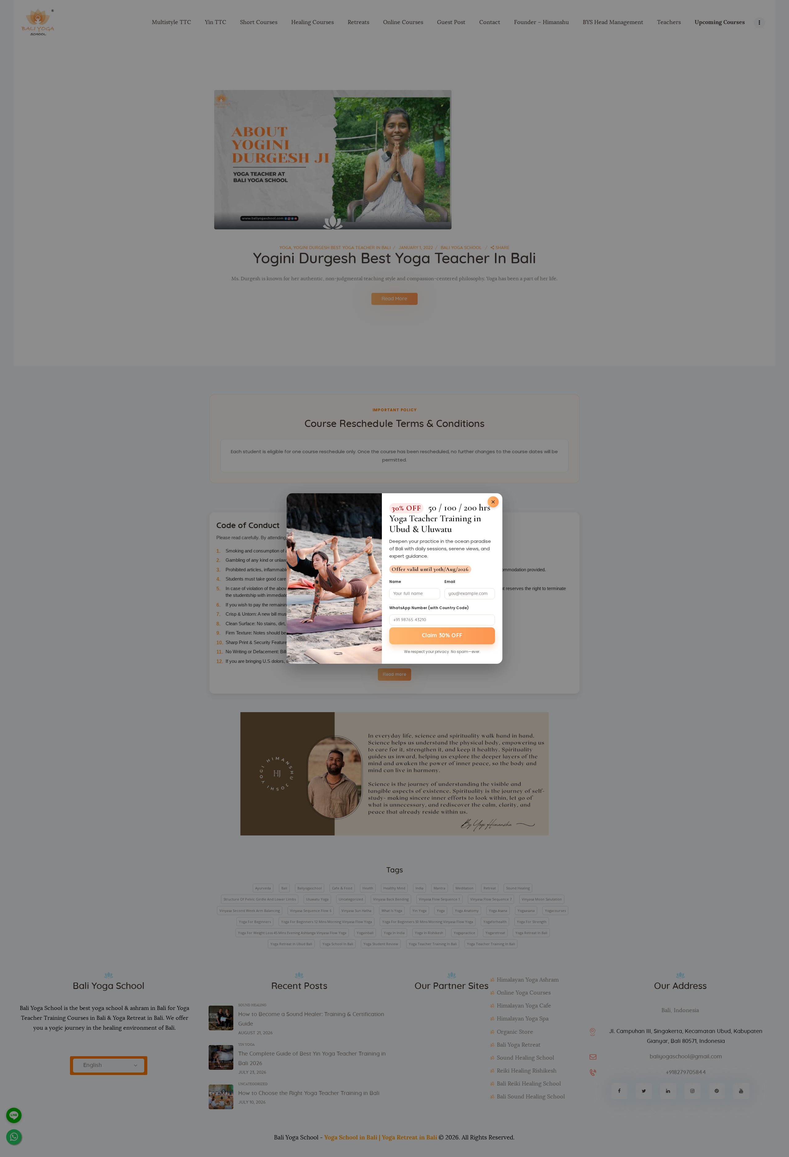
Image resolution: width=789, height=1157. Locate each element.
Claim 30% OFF (442, 635)
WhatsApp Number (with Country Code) (429, 607)
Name (395, 581)
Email (449, 581)
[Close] (493, 501)
